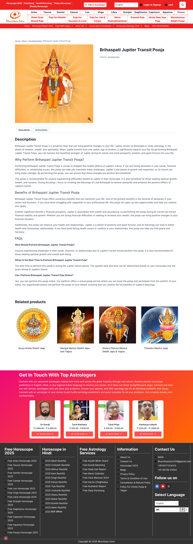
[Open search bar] (182, 5)
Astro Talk (80, 26)
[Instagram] (168, 486)
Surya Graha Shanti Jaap (31, 348)
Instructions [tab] (41, 130)
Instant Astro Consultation (100, 26)
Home (27, 26)
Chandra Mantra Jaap (156, 348)
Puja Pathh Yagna (63, 26)
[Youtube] (163, 486)
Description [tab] (24, 130)
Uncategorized (113, 57)
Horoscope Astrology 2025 (127, 26)
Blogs (147, 26)
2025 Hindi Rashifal (160, 26)
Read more (24, 357)
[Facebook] (157, 486)
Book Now (45, 434)
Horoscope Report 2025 (42, 26)
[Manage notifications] (6, 538)
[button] (64, 26)
